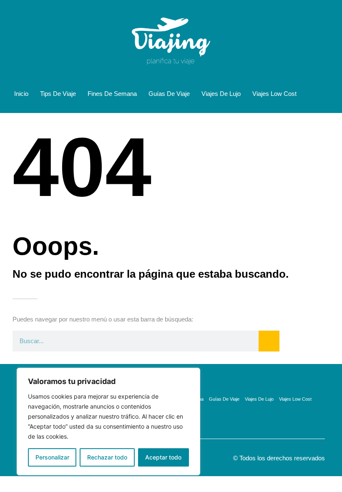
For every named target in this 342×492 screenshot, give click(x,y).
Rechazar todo (107, 457)
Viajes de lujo (221, 93)
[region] (108, 421)
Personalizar (52, 457)
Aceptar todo (163, 457)
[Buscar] (269, 341)
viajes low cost (274, 93)
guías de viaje (169, 93)
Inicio (21, 93)
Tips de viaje (58, 93)
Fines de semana (112, 93)
